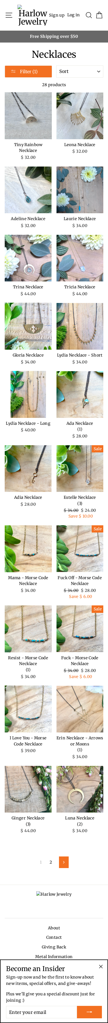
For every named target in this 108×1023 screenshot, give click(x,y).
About (54, 928)
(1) (79, 429)
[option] (54, 36)
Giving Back (54, 947)
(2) (80, 824)
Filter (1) (28, 71)
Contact (54, 937)
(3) (79, 503)
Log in (73, 14)
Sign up (57, 14)
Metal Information (54, 956)
